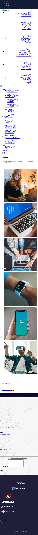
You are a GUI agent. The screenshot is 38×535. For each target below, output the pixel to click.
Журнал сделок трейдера (27, 78)
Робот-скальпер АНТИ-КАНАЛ (26, 40)
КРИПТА (29, 64)
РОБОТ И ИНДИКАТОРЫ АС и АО (25, 30)
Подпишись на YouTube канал (5, 434)
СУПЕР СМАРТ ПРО (27, 43)
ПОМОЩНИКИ (28, 42)
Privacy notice (2, 268)
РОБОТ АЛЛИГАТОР (27, 27)
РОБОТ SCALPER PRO (27, 34)
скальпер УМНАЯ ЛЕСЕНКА (26, 35)
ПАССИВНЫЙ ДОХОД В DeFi (25, 54)
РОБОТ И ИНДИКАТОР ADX (26, 29)
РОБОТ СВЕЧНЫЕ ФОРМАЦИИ (26, 38)
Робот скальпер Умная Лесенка (26, 69)
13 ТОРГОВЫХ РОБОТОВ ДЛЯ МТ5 (25, 70)
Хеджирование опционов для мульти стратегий (23, 50)
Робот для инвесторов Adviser (26, 47)
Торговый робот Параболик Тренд (25, 72)
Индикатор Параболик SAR (26, 21)
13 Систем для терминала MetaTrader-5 (24, 39)
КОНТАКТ (29, 82)
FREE (30, 74)
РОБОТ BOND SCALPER (27, 37)
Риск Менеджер (7, 119)
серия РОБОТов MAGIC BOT (26, 14)
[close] (0, 268)
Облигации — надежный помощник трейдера (24, 61)
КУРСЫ (29, 51)
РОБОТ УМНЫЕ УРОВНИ (27, 36)
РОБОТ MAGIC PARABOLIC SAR (26, 16)
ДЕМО (30, 73)
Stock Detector (28, 48)
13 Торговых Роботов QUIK (26, 20)
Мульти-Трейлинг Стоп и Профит (25, 44)
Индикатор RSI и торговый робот (26, 31)
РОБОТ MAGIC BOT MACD (27, 17)
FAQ (30, 81)
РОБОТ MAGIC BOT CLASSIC (26, 15)
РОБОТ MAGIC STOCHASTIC (26, 18)
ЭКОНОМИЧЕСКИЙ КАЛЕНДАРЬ (26, 75)
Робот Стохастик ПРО (27, 71)
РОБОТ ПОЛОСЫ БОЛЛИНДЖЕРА (25, 28)
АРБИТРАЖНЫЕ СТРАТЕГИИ (10, 131)
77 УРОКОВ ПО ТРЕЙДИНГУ (26, 53)
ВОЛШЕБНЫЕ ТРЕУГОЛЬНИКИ (25, 52)
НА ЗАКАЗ (29, 80)
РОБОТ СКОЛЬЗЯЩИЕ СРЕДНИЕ (26, 22)
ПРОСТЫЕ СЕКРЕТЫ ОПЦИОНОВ (11, 130)
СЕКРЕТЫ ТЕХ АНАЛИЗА (27, 63)
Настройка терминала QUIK (26, 76)
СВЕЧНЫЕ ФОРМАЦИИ (27, 62)
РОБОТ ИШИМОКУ (28, 25)
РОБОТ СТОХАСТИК (27, 26)
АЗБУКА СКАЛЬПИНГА (27, 59)
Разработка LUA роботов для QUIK (25, 55)
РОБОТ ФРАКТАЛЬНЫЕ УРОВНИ (26, 23)
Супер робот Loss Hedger (27, 46)
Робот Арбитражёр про (27, 33)
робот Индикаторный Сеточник (10, 143)
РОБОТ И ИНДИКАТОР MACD (26, 24)
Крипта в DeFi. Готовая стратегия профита (23, 56)
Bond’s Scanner (28, 49)
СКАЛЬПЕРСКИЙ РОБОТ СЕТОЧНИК (12, 95)
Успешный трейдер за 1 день (26, 60)
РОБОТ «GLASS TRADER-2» (26, 41)
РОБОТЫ (29, 12)
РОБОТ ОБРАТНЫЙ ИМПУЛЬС (26, 19)
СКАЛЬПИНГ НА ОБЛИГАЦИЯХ (26, 57)
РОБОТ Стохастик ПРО (9, 107)
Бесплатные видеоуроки (27, 79)
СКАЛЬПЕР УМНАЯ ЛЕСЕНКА (26, 67)
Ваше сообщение (5, 466)
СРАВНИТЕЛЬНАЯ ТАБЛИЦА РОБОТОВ (24, 13)
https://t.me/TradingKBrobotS (4, 427)
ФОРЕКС (29, 68)
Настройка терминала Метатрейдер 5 (25, 77)
